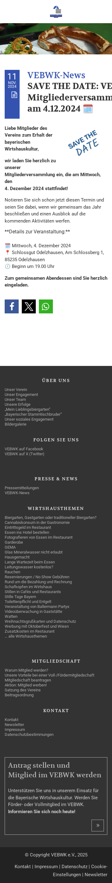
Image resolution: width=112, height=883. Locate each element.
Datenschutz (74, 866)
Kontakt (23, 866)
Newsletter (96, 874)
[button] (12, 306)
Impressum (46, 866)
